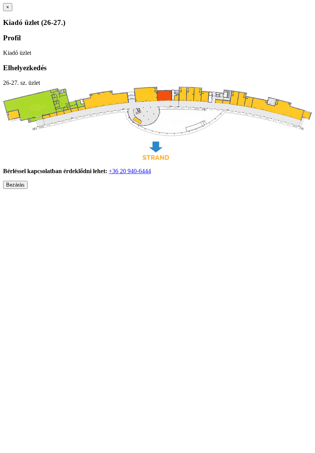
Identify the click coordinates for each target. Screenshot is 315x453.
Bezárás (15, 185)
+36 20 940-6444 (130, 171)
